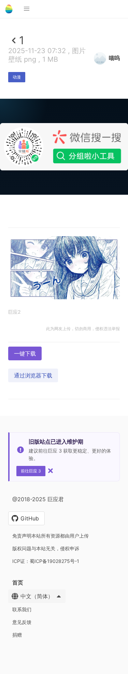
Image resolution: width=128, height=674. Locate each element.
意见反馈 (21, 622)
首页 (17, 582)
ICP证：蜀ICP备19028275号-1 (45, 561)
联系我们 (21, 609)
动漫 (17, 77)
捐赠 (17, 635)
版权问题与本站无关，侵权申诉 (45, 548)
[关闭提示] (50, 471)
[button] (26, 9)
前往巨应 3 (31, 470)
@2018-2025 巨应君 (38, 499)
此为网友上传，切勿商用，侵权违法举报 (83, 328)
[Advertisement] (64, 261)
